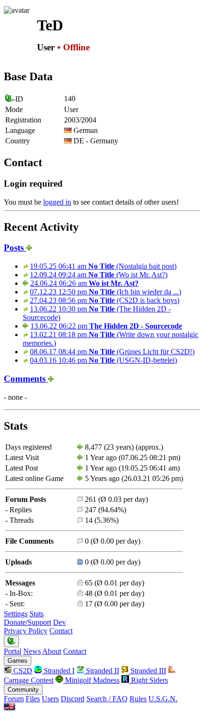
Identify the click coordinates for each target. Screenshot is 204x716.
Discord (72, 699)
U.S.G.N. (162, 699)
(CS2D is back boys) (104, 300)
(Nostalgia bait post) (103, 266)
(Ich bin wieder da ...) (105, 292)
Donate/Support (27, 622)
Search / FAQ (107, 699)
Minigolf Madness (91, 680)
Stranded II (101, 671)
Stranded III (147, 671)
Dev (59, 622)
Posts (15, 248)
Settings (16, 614)
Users (50, 699)
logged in (57, 202)
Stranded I (58, 671)
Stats (36, 614)
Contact (61, 631)
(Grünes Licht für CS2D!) (112, 352)
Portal (12, 651)
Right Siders (148, 680)
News (32, 651)
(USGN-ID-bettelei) (103, 360)
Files (33, 699)
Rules (138, 699)
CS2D (21, 671)
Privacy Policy (25, 631)
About (51, 651)
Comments (26, 379)
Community (23, 689)
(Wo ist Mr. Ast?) (98, 275)
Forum (14, 699)
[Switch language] (9, 708)
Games (18, 660)
